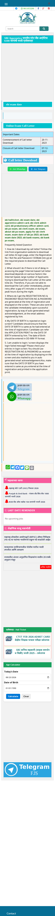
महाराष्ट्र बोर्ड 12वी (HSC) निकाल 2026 (23, 488)
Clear (26, 696)
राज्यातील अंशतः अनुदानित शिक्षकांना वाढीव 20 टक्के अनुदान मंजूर (27, 558)
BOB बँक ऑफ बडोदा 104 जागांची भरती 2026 (27, 502)
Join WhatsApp (19, 169)
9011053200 (28, 8)
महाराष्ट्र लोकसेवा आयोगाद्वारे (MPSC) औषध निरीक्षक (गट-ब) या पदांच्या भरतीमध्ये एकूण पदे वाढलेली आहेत (27, 538)
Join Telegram (40, 169)
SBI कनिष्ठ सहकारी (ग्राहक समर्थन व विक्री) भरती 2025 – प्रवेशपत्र (32, 651)
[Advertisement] (27, 72)
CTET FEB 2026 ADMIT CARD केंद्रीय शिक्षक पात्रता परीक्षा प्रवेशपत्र (32, 638)
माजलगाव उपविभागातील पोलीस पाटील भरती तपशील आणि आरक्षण (24, 548)
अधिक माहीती (46, 567)
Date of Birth (11, 682)
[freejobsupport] (19, 386)
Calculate (13, 696)
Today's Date (11, 671)
